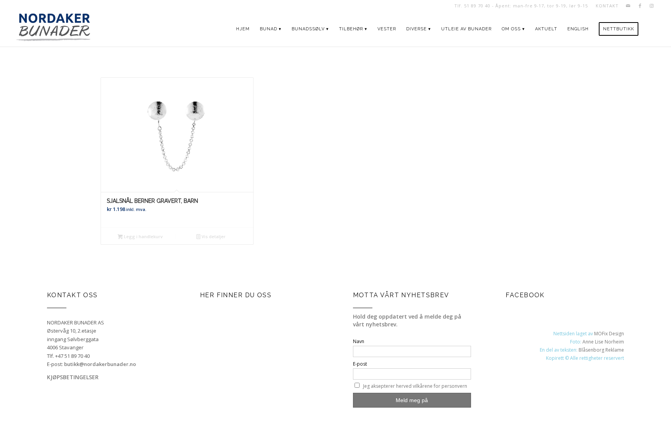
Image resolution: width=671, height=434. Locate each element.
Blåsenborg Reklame (601, 350)
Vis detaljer (213, 236)
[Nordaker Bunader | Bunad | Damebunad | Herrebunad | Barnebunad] (53, 29)
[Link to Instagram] (651, 6)
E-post (360, 364)
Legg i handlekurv (143, 236)
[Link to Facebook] (639, 6)
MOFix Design (609, 333)
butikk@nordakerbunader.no (100, 364)
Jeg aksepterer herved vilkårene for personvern (415, 386)
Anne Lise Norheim (603, 341)
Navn (358, 341)
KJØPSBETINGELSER (73, 377)
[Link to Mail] (628, 6)
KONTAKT (607, 6)
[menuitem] (605, 6)
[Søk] (650, 29)
